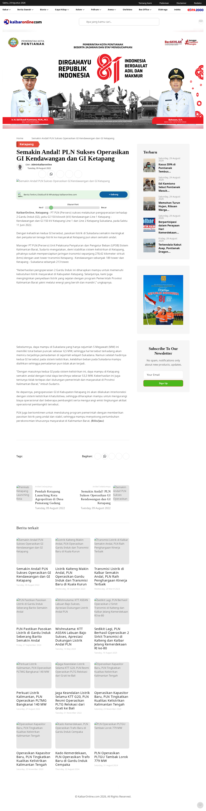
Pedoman (87, 801)
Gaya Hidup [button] (61, 9)
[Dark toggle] (201, 22)
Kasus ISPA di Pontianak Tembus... (167, 168)
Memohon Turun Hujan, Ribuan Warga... (169, 206)
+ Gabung (113, 194)
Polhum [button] (95, 9)
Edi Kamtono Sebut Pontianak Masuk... (169, 187)
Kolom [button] (79, 9)
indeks (177, 9)
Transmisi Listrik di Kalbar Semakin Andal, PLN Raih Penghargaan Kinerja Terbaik (110, 576)
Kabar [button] (5, 9)
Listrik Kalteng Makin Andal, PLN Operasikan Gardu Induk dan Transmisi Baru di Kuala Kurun (72, 576)
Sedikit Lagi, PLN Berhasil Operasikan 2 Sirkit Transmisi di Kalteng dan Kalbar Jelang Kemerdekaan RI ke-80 (111, 638)
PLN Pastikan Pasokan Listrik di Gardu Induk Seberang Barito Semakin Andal (33, 635)
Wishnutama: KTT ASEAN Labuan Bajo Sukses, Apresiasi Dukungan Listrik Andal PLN (70, 636)
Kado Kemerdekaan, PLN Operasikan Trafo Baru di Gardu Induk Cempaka (72, 759)
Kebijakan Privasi (133, 801)
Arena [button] (111, 9)
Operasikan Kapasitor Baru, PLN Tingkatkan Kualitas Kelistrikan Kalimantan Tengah (111, 698)
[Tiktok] (114, 787)
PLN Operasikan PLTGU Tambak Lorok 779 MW (111, 757)
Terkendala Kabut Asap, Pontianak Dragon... (170, 248)
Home (19, 138)
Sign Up (163, 383)
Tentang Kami (70, 801)
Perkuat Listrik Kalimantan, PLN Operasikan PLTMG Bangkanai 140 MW (31, 698)
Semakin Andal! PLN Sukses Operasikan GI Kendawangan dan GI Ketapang (33, 574)
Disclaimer (102, 801)
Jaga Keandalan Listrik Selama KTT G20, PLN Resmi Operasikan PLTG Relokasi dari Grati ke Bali (72, 700)
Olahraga (162, 9)
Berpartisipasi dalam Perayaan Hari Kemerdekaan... (169, 227)
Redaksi (116, 801)
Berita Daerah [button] (24, 9)
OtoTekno (127, 9)
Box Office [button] (144, 9)
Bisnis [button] (43, 9)
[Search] (155, 21)
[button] (194, 22)
